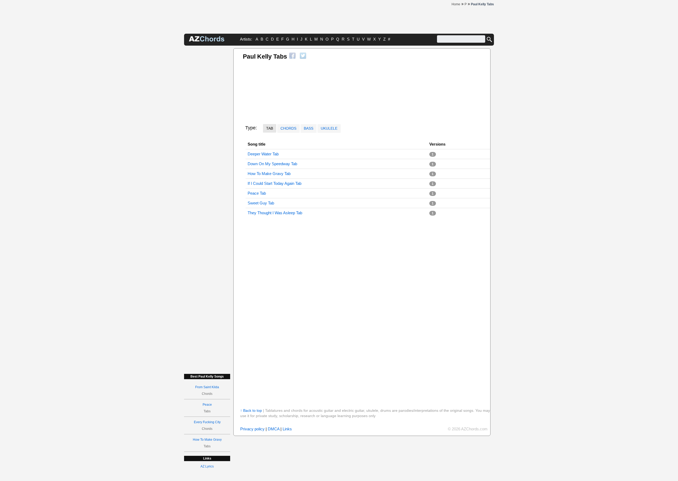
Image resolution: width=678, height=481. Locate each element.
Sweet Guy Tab (261, 203)
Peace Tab (257, 193)
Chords (288, 128)
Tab (269, 128)
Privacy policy (252, 429)
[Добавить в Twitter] (303, 56)
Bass (308, 128)
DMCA (273, 429)
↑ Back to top (251, 410)
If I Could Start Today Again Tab (274, 183)
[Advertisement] (207, 127)
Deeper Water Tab (263, 154)
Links (287, 429)
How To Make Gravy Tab (269, 173)
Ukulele (329, 128)
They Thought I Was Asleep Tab (275, 213)
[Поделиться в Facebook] (292, 56)
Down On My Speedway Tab (272, 163)
